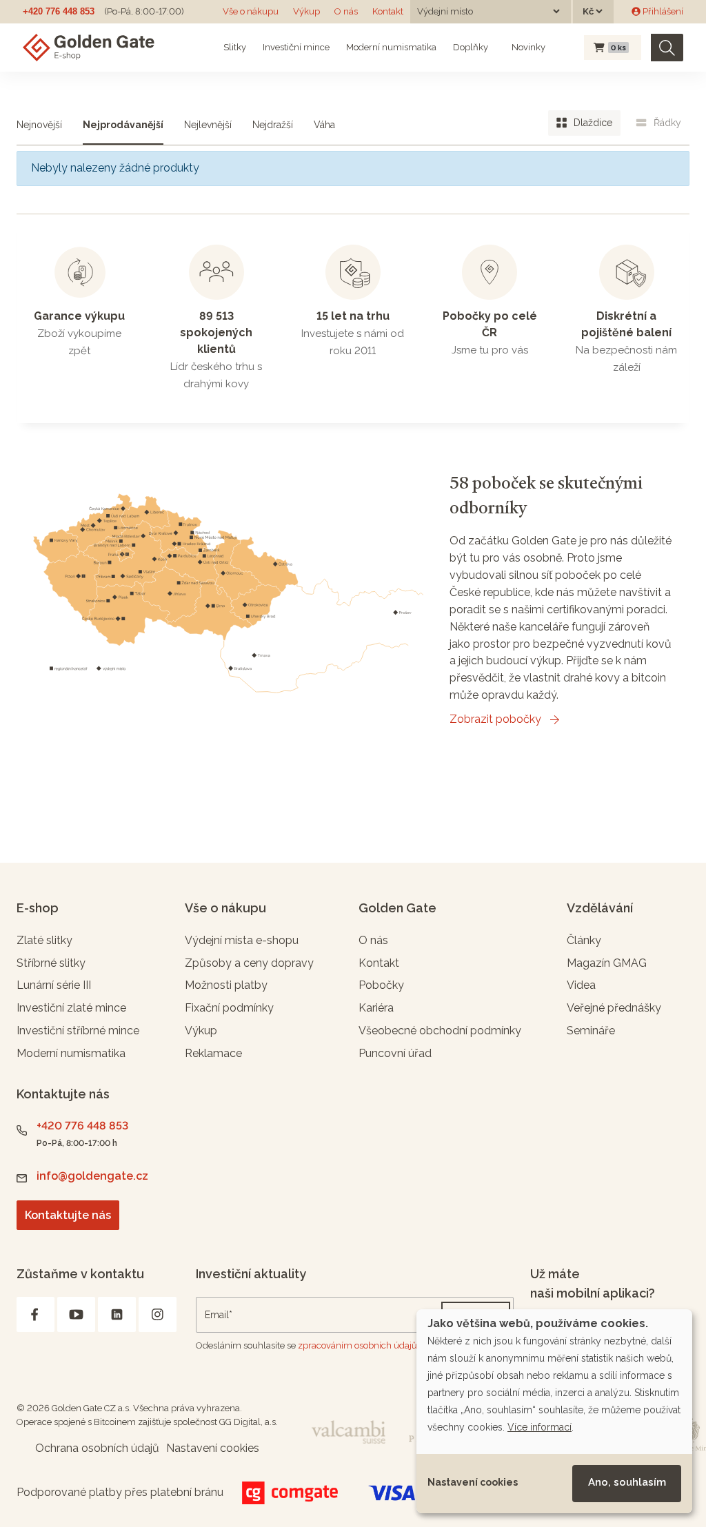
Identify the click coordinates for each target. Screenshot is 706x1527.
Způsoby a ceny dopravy (249, 963)
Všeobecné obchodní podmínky (440, 1030)
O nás (346, 11)
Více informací (539, 1427)
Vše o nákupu (251, 11)
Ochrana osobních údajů (97, 1448)
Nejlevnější (208, 124)
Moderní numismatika (391, 47)
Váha (324, 124)
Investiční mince (296, 47)
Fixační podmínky (229, 1007)
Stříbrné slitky (51, 963)
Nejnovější (39, 124)
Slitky (234, 47)
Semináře (591, 1030)
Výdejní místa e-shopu (242, 940)
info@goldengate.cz (92, 1175)
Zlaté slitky (44, 940)
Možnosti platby (226, 985)
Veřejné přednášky (614, 1007)
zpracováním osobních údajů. (358, 1345)
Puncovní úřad (395, 1053)
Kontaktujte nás (68, 1215)
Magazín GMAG (607, 963)
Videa (581, 985)
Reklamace (213, 1053)
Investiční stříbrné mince (78, 1030)
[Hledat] (667, 48)
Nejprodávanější (123, 124)
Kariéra (376, 1007)
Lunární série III (54, 985)
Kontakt (387, 11)
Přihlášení (662, 11)
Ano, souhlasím (627, 1482)
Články (584, 940)
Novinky (527, 47)
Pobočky (381, 985)
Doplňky (470, 47)
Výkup (306, 11)
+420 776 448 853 (58, 11)
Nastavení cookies (472, 1482)
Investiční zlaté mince (71, 1007)
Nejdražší (272, 124)
